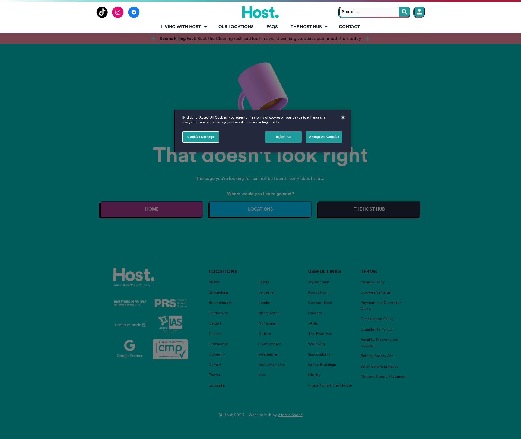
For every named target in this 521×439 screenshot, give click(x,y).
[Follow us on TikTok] (102, 16)
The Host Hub (306, 27)
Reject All (283, 136)
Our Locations (236, 27)
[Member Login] (419, 12)
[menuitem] (183, 27)
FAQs (272, 27)
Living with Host (181, 27)
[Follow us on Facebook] (134, 16)
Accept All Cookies (324, 136)
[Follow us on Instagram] (118, 16)
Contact (349, 27)
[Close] (343, 117)
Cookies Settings (200, 136)
